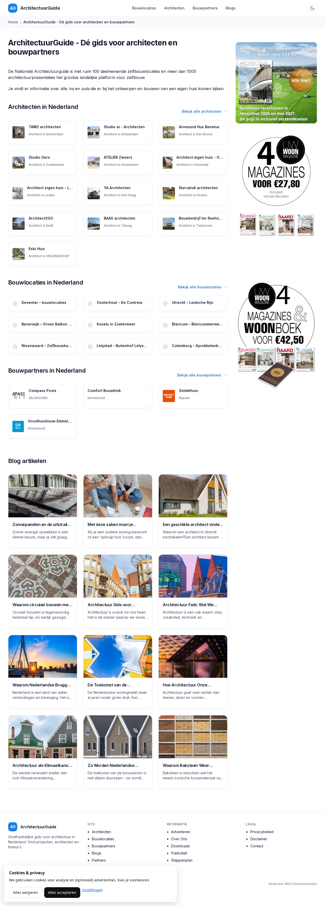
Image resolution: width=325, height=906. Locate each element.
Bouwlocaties (144, 8)
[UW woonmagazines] (276, 200)
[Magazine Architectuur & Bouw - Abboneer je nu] (276, 82)
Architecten (174, 8)
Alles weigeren (25, 892)
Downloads (180, 846)
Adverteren (180, 832)
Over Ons (179, 839)
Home (13, 22)
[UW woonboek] (276, 335)
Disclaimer (258, 839)
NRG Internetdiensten (301, 884)
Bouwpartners (205, 8)
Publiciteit (179, 853)
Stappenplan (181, 860)
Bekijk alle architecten (201, 111)
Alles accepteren (62, 892)
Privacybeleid (261, 832)
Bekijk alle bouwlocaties (199, 287)
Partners (99, 860)
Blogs (231, 8)
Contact (256, 846)
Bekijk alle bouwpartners (199, 375)
